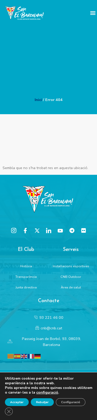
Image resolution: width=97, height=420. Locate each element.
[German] (37, 355)
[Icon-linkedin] (48, 230)
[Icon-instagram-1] (14, 230)
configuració (47, 392)
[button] (92, 13)
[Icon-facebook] (25, 230)
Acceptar (17, 402)
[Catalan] (11, 355)
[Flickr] (83, 230)
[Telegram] (72, 230)
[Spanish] (17, 355)
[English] (24, 355)
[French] (31, 355)
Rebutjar (42, 402)
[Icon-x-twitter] (37, 230)
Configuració (70, 402)
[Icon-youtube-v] (60, 230)
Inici (38, 99)
